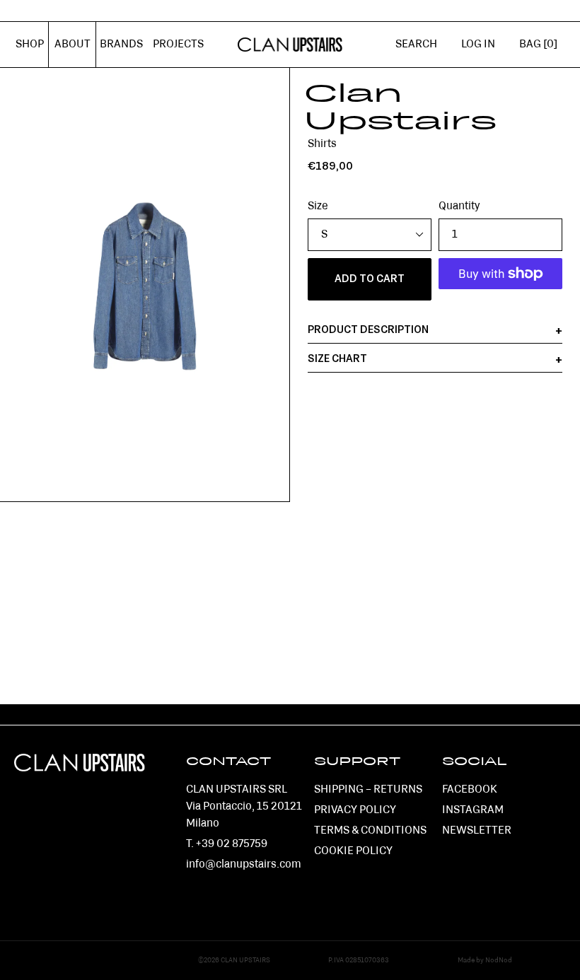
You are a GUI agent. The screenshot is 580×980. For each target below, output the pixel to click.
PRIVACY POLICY (355, 810)
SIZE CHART (337, 359)
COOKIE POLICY (353, 851)
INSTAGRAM (473, 810)
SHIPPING (339, 789)
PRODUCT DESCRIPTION (368, 330)
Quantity (459, 206)
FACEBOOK (469, 789)
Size (318, 206)
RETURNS (397, 789)
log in (484, 52)
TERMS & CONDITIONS (370, 830)
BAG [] (538, 44)
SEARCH (416, 44)
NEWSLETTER (476, 830)
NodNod (498, 960)
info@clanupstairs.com (243, 864)
